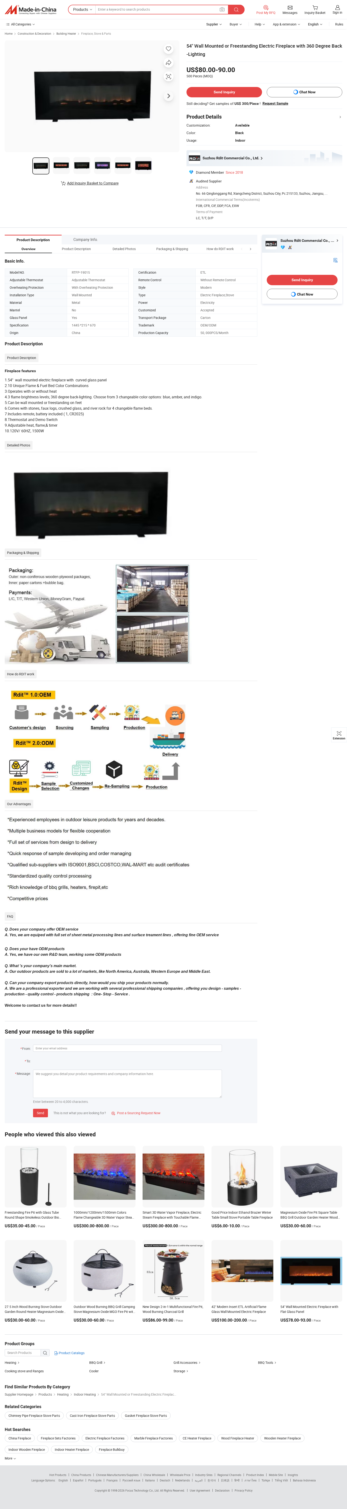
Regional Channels (229, 1475)
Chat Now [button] (307, 92)
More (9, 1458)
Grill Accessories (185, 1362)
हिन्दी (237, 1480)
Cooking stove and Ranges (24, 1371)
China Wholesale (154, 1475)
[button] (241, 248)
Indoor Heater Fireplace (72, 1449)
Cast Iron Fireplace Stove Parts (92, 1415)
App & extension (284, 24)
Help (258, 24)
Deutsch (165, 1480)
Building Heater (66, 33)
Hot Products (57, 1475)
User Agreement (200, 1490)
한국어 (211, 1480)
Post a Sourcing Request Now (136, 1113)
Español (78, 1480)
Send (40, 1113)
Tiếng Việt (281, 1480)
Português (95, 1480)
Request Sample (275, 103)
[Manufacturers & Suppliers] (30, 10)
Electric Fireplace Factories (104, 1438)
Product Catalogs (71, 1353)
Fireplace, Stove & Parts (96, 33)
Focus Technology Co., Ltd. (142, 1490)
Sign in (337, 12)
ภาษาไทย (251, 1480)
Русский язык (131, 1480)
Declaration (222, 1490)
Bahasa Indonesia (304, 1480)
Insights (293, 1475)
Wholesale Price (180, 1475)
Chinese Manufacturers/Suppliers (117, 1475)
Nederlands (182, 1480)
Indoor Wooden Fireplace (26, 1449)
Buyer (234, 24)
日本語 (225, 1480)
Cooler (94, 1371)
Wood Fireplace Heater (237, 1438)
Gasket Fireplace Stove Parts (146, 1415)
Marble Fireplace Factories (153, 1438)
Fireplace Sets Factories (58, 1438)
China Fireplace (19, 1438)
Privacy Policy (244, 1490)
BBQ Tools (265, 1362)
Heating (10, 1362)
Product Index (255, 1475)
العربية (199, 1480)
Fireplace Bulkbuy (112, 1449)
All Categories (21, 24)
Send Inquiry (224, 92)
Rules (339, 24)
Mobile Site (276, 1475)
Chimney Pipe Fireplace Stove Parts (34, 1415)
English (63, 1480)
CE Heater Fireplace (197, 1438)
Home (9, 33)
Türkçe (266, 1480)
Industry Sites (203, 1475)
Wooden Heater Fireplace (282, 1438)
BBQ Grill (95, 1362)
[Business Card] (335, 259)
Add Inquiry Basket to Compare (92, 183)
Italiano (150, 1480)
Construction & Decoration (34, 33)
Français (112, 1480)
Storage (179, 1371)
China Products (81, 1475)
